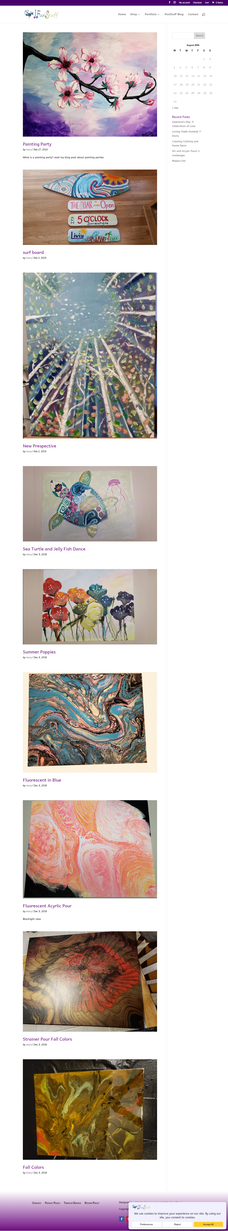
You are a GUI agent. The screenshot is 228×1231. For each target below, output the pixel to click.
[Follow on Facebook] (121, 1219)
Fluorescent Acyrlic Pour (47, 905)
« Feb (175, 107)
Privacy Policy (52, 1203)
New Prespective (39, 445)
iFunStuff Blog (174, 14)
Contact (193, 14)
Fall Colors (33, 1166)
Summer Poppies (39, 651)
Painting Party (37, 143)
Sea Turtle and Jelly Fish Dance (54, 548)
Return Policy (92, 1203)
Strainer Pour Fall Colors (47, 1038)
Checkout (197, 3)
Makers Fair (179, 160)
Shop (133, 14)
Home (122, 14)
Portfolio (151, 14)
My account (184, 3)
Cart (207, 3)
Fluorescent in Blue (42, 779)
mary (29, 149)
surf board (33, 252)
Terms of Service (72, 1203)
